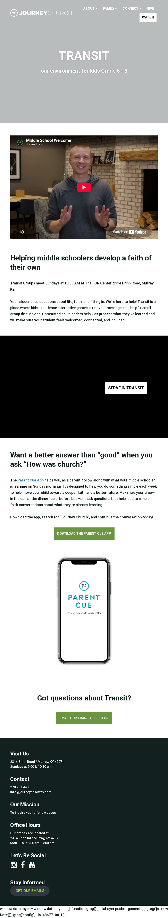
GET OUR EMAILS (30, 890)
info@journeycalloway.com (30, 792)
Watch (148, 17)
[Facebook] (22, 866)
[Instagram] (13, 866)
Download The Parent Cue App (84, 533)
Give (150, 8)
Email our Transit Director (84, 718)
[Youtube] (31, 866)
